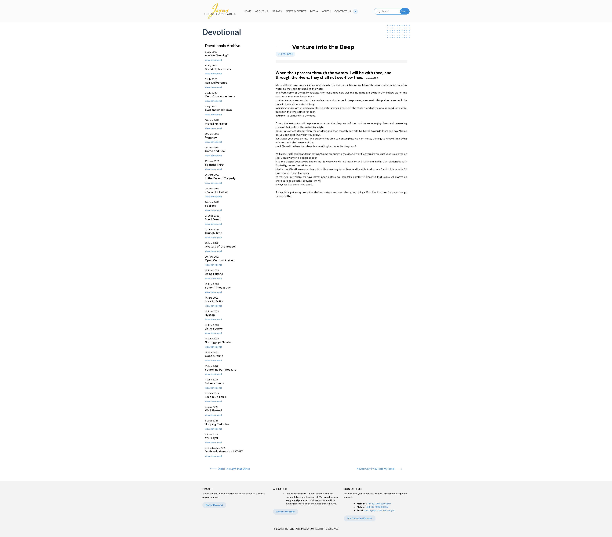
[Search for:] (387, 11)
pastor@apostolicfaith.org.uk (379, 510)
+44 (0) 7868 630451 (377, 507)
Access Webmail (285, 511)
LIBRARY (277, 11)
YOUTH (326, 11)
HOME (247, 11)
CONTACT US (342, 11)
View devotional (213, 60)
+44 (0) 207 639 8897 (379, 503)
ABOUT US (261, 11)
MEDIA (314, 11)
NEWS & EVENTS (296, 11)
